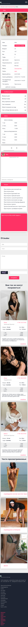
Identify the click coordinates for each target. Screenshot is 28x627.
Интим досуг (4, 602)
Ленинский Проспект (9, 324)
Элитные (3, 595)
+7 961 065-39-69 (21, 378)
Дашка (6, 565)
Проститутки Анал (9, 191)
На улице (3, 597)
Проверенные (4, 598)
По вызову (3, 593)
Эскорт (2, 605)
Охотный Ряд (11, 6)
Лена (5, 322)
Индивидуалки (4, 587)
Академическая (7, 380)
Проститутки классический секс (12, 189)
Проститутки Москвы (6, 585)
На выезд (3, 600)
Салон (2, 588)
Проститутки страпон (10, 204)
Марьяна (3, 612)
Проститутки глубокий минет (12, 195)
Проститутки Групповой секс (12, 193)
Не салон (3, 590)
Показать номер (20, 45)
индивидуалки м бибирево (12, 530)
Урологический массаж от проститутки (15, 206)
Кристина (3, 616)
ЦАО (6, 6)
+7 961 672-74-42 (21, 322)
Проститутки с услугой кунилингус (13, 198)
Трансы (2, 603)
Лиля (2, 617)
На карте (3, 592)
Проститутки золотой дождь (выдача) (14, 202)
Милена (3, 623)
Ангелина (3, 620)
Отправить (14, 277)
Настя (2, 624)
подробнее (23, 343)
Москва (2, 6)
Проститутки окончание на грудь (13, 200)
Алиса (5, 433)
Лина (5, 378)
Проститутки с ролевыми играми (13, 208)
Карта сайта (4, 607)
